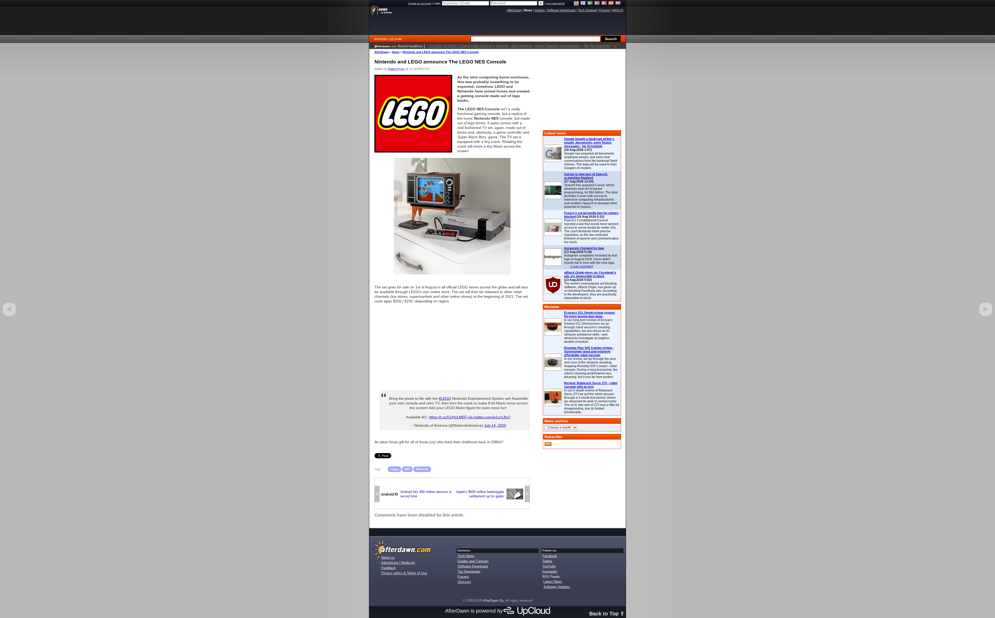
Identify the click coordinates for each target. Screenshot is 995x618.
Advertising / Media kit (398, 563)
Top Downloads (469, 571)
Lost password (555, 3)
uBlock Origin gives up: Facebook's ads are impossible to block (590, 274)
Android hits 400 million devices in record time (416, 494)
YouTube (549, 566)
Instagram (549, 571)
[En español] (611, 3)
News (396, 52)
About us (388, 557)
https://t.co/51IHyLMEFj (448, 417)
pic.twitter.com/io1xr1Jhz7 (489, 417)
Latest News (552, 582)
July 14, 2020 (495, 425)
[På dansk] (604, 3)
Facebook (549, 556)
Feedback (388, 568)
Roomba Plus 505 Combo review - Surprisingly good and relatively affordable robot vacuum (589, 351)
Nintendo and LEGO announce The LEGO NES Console (441, 52)
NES (407, 469)
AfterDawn (381, 52)
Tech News (466, 556)
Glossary (464, 582)
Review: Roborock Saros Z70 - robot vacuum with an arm (590, 385)
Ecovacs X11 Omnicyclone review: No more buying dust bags (589, 314)
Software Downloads (473, 566)
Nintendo (422, 469)
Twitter (547, 561)
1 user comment (581, 266)
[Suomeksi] (583, 3)
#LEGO (445, 398)
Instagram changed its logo (584, 248)
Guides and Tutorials (473, 561)
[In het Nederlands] (618, 3)
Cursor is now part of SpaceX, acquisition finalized (586, 176)
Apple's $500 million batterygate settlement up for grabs (489, 494)
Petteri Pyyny (396, 68)
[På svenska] (590, 3)
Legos (394, 469)
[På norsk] (597, 3)
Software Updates (556, 587)
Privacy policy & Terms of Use (404, 573)
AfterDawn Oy (493, 600)
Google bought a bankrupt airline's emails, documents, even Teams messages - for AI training (589, 142)
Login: (437, 3)
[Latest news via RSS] (548, 444)
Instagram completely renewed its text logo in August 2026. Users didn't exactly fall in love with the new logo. (590, 259)
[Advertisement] (452, 344)
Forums (463, 577)
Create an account (419, 3)
